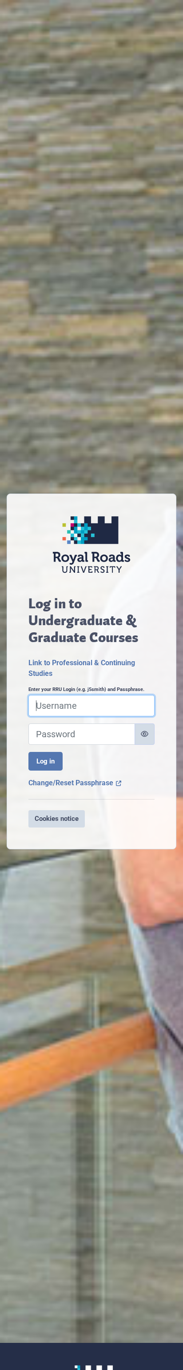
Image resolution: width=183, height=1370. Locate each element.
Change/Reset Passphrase (75, 783)
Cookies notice (57, 819)
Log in (45, 761)
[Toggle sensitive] (145, 734)
